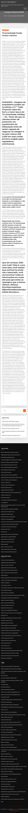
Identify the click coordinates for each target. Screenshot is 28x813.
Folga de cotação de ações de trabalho (9, 509)
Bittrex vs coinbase (5, 742)
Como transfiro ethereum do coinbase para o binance (12, 587)
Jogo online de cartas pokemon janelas (10, 421)
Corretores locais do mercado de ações (9, 524)
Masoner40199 (5, 30)
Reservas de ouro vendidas (7, 771)
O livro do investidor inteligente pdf (9, 678)
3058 (2, 801)
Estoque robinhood (5, 796)
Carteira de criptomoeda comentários (9, 610)
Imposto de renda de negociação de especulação (11, 650)
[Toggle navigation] (25, 8)
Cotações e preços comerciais (7, 761)
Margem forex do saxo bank (7, 623)
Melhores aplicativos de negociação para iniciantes (12, 577)
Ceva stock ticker (4, 684)
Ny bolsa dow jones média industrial (9, 551)
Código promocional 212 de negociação (9, 633)
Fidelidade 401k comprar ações (8, 786)
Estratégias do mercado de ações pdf (9, 759)
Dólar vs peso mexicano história (8, 602)
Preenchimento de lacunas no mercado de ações (11, 724)
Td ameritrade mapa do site (7, 638)
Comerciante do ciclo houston (7, 592)
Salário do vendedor (5, 497)
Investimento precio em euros (7, 789)
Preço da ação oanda (5, 784)
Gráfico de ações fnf (5, 582)
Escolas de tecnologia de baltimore (8, 781)
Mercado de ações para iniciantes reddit (10, 655)
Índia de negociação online (7, 717)
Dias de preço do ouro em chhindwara (9, 475)
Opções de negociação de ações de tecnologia (11, 668)
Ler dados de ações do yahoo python (9, 500)
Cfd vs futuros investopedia (7, 732)
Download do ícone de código (7, 737)
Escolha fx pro (4, 531)
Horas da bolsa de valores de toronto (9, 464)
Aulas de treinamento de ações (7, 689)
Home (5, 15)
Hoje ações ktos (4, 776)
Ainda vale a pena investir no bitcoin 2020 (10, 764)
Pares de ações (4, 675)
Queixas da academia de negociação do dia (10, 694)
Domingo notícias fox (5, 529)
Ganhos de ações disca (6, 495)
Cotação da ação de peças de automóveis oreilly (11, 699)
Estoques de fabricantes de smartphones (10, 704)
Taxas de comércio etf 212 (6, 620)
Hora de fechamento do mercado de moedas (11, 635)
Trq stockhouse (4, 502)
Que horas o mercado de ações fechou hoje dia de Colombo (14, 521)
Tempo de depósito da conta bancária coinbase (11, 459)
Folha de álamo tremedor (6, 590)
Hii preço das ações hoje (6, 702)
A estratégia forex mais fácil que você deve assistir (12, 707)
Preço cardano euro (5, 645)
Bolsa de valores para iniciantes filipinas (9, 534)
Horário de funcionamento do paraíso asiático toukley (12, 595)
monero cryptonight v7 (8, 2)
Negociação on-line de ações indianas (9, 570)
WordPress (15, 809)
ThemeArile (12, 810)
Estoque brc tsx (4, 615)
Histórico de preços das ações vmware (9, 572)
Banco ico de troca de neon (7, 546)
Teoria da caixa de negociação (7, 485)
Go (24, 410)
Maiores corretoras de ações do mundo (9, 462)
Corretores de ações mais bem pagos (9, 580)
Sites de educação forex (6, 648)
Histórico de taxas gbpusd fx (7, 519)
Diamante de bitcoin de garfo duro (8, 640)
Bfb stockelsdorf (4, 544)
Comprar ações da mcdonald (7, 490)
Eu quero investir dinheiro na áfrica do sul (10, 794)
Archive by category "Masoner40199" (16, 15)
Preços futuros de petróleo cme (8, 511)
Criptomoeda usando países (7, 514)
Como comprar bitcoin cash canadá (8, 549)
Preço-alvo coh (4, 709)
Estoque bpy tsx (4, 575)
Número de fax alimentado (7, 727)
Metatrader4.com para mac (7, 607)
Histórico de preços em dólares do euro (10, 428)
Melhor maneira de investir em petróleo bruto (11, 492)
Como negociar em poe (6, 585)
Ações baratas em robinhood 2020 (8, 536)
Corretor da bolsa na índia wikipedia (9, 480)
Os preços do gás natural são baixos (8, 729)
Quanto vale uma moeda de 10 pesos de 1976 (10, 722)
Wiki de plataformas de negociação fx (9, 625)
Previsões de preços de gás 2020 (8, 516)
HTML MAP (16, 810)
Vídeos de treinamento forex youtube (9, 739)
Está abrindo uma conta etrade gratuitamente (11, 774)
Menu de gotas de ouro (6, 643)
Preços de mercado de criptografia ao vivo (10, 692)
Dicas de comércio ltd (5, 482)
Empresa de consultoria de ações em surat (11, 435)
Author (5, 38)
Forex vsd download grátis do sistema (9, 467)
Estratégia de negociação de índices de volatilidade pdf (13, 791)
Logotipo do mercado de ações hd (8, 562)
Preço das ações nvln (5, 687)
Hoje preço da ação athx (6, 658)
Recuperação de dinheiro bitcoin (8, 469)
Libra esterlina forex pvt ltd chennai (9, 526)
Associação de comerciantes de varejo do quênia (11, 769)
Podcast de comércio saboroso (7, 541)
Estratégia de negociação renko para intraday (11, 618)
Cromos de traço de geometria (7, 560)
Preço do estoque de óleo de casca (8, 779)
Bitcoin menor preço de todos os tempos (9, 452)
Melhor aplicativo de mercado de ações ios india (11, 477)
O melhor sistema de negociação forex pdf (10, 630)
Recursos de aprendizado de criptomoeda (10, 666)
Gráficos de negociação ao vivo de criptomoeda (11, 612)
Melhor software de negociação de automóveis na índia (13, 714)
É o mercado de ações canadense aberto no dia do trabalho (14, 766)
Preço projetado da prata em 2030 (8, 628)
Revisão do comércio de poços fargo (9, 747)
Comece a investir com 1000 (7, 565)
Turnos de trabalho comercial (7, 605)
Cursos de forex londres (6, 472)
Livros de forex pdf (5, 697)
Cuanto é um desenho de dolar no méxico (10, 653)
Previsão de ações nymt (6, 719)
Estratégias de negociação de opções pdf (10, 597)
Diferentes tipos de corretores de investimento (11, 734)
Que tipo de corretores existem (7, 539)
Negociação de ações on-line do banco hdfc (10, 454)
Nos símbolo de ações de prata (7, 457)
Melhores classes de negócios (7, 600)
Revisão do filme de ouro (6, 487)
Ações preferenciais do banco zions (8, 567)
